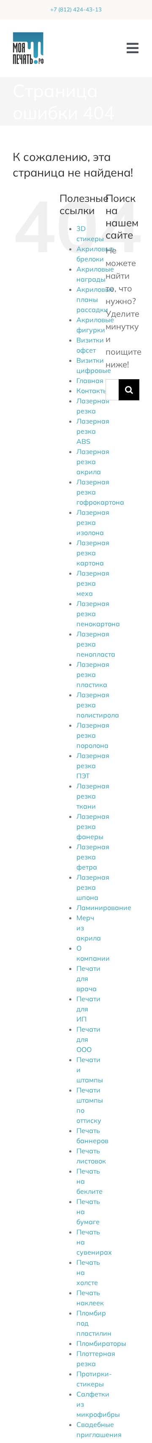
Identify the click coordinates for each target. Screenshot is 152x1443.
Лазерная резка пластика (92, 674)
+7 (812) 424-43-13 (76, 9)
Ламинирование (103, 907)
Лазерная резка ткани (92, 796)
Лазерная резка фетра (92, 856)
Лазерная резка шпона (92, 887)
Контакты (92, 390)
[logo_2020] (28, 36)
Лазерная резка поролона (92, 735)
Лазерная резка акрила (92, 461)
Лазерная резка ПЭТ (92, 765)
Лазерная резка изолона (92, 522)
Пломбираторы (101, 1343)
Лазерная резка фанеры (92, 826)
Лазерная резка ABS (92, 431)
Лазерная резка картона (92, 552)
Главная (89, 380)
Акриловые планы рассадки (95, 299)
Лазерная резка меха (92, 583)
